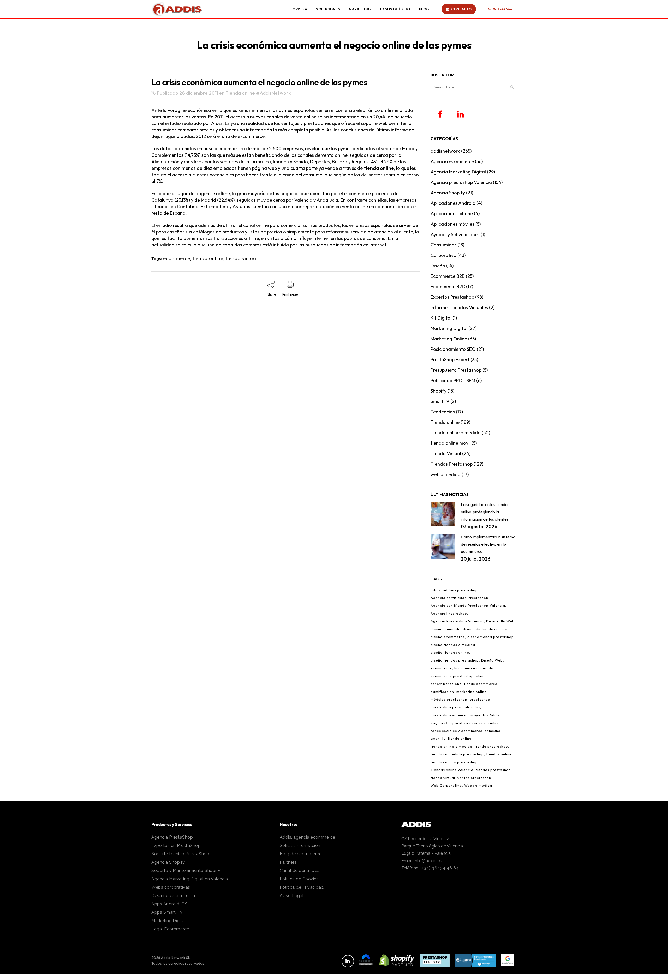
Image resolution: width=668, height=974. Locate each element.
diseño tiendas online (450, 652)
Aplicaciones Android (453, 203)
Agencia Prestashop (449, 613)
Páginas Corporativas (450, 723)
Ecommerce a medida (473, 668)
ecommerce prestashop (452, 676)
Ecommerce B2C (448, 287)
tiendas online (499, 754)
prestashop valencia (449, 715)
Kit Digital (441, 318)
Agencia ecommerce (452, 161)
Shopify (438, 391)
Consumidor (443, 245)
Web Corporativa (446, 785)
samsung (492, 731)
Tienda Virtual (446, 453)
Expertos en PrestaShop (176, 845)
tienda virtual (241, 258)
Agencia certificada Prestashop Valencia (468, 605)
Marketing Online (449, 339)
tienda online (379, 168)
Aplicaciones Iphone (452, 214)
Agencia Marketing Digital (458, 172)
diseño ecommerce (448, 637)
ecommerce (176, 258)
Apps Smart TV (167, 912)
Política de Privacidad (302, 887)
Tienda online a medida (456, 433)
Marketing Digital (449, 328)
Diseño (438, 266)
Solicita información (300, 845)
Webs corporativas (170, 887)
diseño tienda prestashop (490, 637)
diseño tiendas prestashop (455, 660)
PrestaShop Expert (450, 360)
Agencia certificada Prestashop (459, 598)
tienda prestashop (491, 746)
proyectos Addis (485, 715)
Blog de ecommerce (301, 853)
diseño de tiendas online (485, 629)
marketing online (471, 691)
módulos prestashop (449, 699)
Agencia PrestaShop (172, 837)
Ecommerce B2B (448, 276)
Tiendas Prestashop (452, 464)
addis (435, 590)
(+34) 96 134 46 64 (439, 867)
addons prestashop (460, 590)
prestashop (480, 699)
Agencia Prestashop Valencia (457, 621)
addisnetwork (445, 151)
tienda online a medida (451, 746)
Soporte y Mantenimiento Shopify (185, 870)
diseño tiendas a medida (453, 644)
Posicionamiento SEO (453, 349)
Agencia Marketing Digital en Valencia (189, 878)
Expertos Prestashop (452, 297)
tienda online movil (450, 443)
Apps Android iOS (169, 903)
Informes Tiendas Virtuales (459, 307)
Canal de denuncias (300, 870)
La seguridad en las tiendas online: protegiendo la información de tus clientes (485, 512)
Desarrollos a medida (173, 895)
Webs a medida (478, 785)
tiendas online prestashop (454, 762)
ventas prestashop (474, 777)
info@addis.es (428, 860)
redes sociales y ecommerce (456, 731)
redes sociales (485, 723)
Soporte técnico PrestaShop (180, 853)
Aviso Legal (292, 895)
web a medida (446, 474)
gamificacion (442, 691)
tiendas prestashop (493, 770)
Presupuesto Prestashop (456, 370)
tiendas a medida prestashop (457, 754)
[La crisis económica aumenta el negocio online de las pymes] (153, 93)
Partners (288, 862)
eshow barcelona (446, 684)
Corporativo (443, 255)
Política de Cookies (299, 878)
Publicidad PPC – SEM (453, 380)
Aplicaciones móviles (452, 224)
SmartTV (440, 401)
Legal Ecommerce (170, 929)
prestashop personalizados (455, 707)
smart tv (438, 738)
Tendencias (443, 412)
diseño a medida (446, 629)
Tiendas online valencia (452, 770)
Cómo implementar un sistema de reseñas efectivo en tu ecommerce (488, 544)
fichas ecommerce (480, 684)
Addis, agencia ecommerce (307, 837)
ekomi (481, 676)
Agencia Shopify (448, 193)
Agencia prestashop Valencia (461, 182)
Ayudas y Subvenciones (455, 234)
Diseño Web (492, 660)
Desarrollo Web (500, 621)
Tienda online (240, 93)
